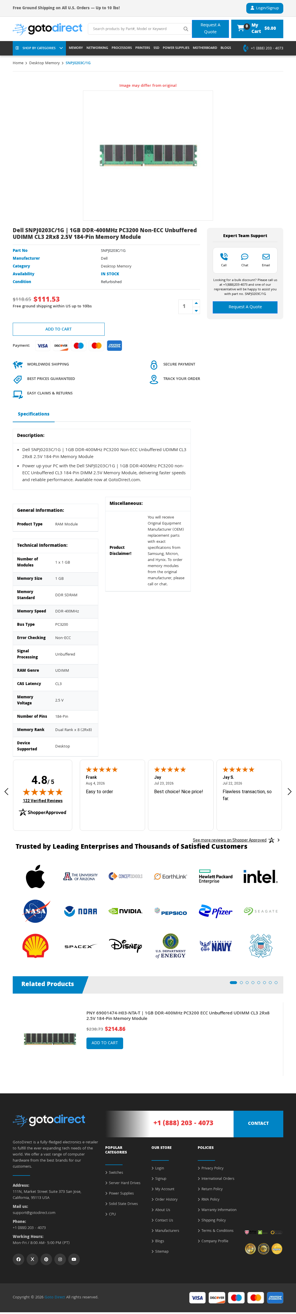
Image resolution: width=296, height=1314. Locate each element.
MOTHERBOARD (205, 48)
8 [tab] (278, 984)
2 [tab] (243, 984)
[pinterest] (46, 1259)
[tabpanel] (148, 1039)
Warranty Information (218, 1210)
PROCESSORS (122, 48)
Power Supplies (121, 1194)
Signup (160, 1179)
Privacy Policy (212, 1169)
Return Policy (212, 1190)
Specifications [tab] (33, 414)
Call (224, 265)
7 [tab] (272, 984)
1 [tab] (233, 984)
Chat (244, 265)
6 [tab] (266, 984)
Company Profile (214, 1242)
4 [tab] (255, 984)
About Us (162, 1210)
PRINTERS (142, 48)
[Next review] (289, 791)
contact (258, 1124)
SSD (156, 48)
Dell (104, 259)
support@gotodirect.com (34, 1213)
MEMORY (76, 48)
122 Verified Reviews (43, 800)
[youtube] (74, 1259)
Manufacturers (167, 1231)
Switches (116, 1173)
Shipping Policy (213, 1221)
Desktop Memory (44, 63)
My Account (164, 1190)
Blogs (159, 1242)
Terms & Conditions (217, 1231)
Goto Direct (55, 1297)
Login (159, 1169)
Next (288, 1035)
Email (266, 265)
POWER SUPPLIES (176, 48)
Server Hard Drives (124, 1183)
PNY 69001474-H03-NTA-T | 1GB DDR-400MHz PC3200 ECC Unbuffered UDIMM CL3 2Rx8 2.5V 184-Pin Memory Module (178, 1016)
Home (18, 63)
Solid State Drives (123, 1204)
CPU (112, 1215)
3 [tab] (249, 984)
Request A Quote (210, 29)
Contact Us (164, 1221)
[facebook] (18, 1259)
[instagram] (60, 1259)
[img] (43, 792)
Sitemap (162, 1252)
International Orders (217, 1179)
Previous (8, 1035)
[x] (32, 1259)
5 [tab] (260, 984)
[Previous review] (6, 791)
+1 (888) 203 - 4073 (267, 49)
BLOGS (226, 48)
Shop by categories (39, 48)
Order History (166, 1200)
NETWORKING (97, 48)
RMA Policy (210, 1200)
